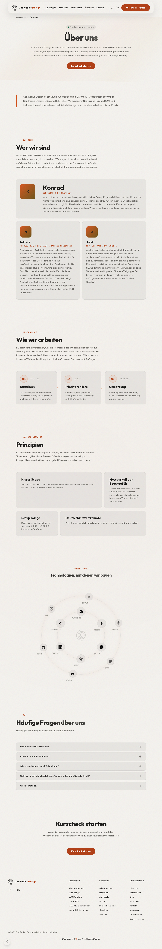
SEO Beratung (75, 897)
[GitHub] (53, 663)
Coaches (103, 910)
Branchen (63, 7)
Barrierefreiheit (137, 918)
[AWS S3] (43, 625)
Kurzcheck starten (136, 7)
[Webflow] (91, 673)
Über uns (89, 7)
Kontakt (100, 7)
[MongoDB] (104, 641)
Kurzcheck (135, 901)
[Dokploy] (71, 597)
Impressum (135, 910)
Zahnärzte (104, 897)
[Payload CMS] (97, 618)
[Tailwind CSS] (74, 612)
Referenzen (76, 7)
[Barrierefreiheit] (7, 941)
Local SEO (74, 901)
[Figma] (119, 645)
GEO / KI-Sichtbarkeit (79, 905)
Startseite (21, 17)
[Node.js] (109, 607)
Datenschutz (136, 914)
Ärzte (102, 901)
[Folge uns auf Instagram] (11, 890)
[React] (64, 651)
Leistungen (51, 7)
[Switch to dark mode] (112, 8)
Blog (132, 897)
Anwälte (103, 914)
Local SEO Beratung (78, 910)
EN (118, 8)
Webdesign (74, 892)
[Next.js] (87, 657)
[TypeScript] (58, 629)
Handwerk (104, 892)
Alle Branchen (105, 888)
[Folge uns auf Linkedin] (18, 890)
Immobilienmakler (107, 905)
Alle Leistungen (76, 888)
